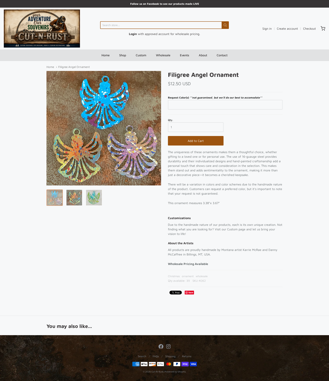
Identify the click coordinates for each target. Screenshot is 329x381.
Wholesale (163, 55)
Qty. (170, 120)
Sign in (267, 28)
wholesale (202, 276)
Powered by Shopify (175, 371)
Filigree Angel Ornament (74, 66)
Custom (141, 55)
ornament (188, 276)
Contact (222, 55)
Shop (122, 55)
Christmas (174, 276)
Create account (287, 28)
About (203, 55)
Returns (186, 356)
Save (190, 292)
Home (105, 55)
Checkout (309, 28)
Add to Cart (196, 140)
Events (184, 55)
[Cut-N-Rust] (42, 29)
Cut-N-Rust (157, 371)
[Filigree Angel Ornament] (54, 197)
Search (142, 356)
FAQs (156, 356)
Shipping (170, 356)
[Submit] (225, 25)
